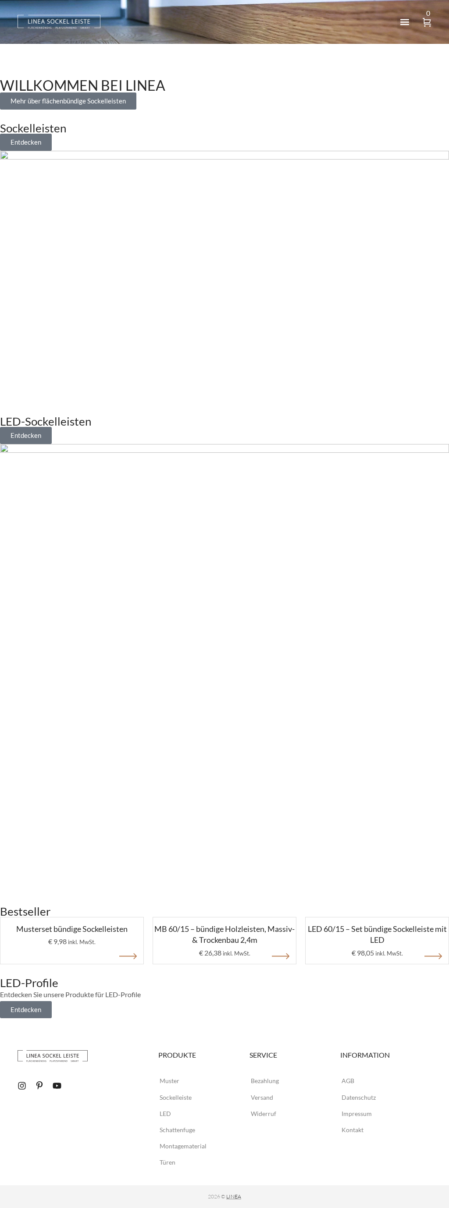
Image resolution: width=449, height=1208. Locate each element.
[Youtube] (57, 1085)
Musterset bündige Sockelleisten (72, 929)
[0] (427, 23)
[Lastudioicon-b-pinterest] (39, 1085)
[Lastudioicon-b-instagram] (22, 1085)
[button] (404, 22)
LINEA (233, 1196)
